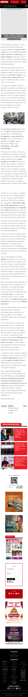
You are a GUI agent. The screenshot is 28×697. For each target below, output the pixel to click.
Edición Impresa (14, 655)
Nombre (9, 573)
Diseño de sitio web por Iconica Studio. (14, 695)
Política (5, 661)
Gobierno (4, 663)
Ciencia (14, 678)
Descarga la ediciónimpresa (15, 2)
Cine (14, 672)
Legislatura (5, 667)
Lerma (23, 666)
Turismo (14, 680)
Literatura (14, 671)
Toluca (23, 661)
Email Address (10, 569)
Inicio (14, 653)
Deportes (23, 678)
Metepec (23, 663)
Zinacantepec (23, 664)
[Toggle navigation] (26, 6)
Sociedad (4, 669)
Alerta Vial (23, 680)
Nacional (3, 407)
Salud (4, 678)
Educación (5, 677)
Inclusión (14, 664)
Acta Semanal (14, 656)
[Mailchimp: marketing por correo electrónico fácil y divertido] (10, 582)
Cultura (14, 669)
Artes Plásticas (14, 677)
